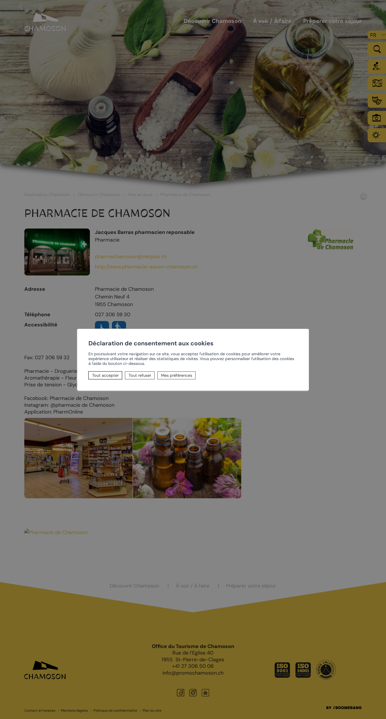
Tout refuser (140, 375)
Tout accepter (105, 375)
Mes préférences (176, 375)
